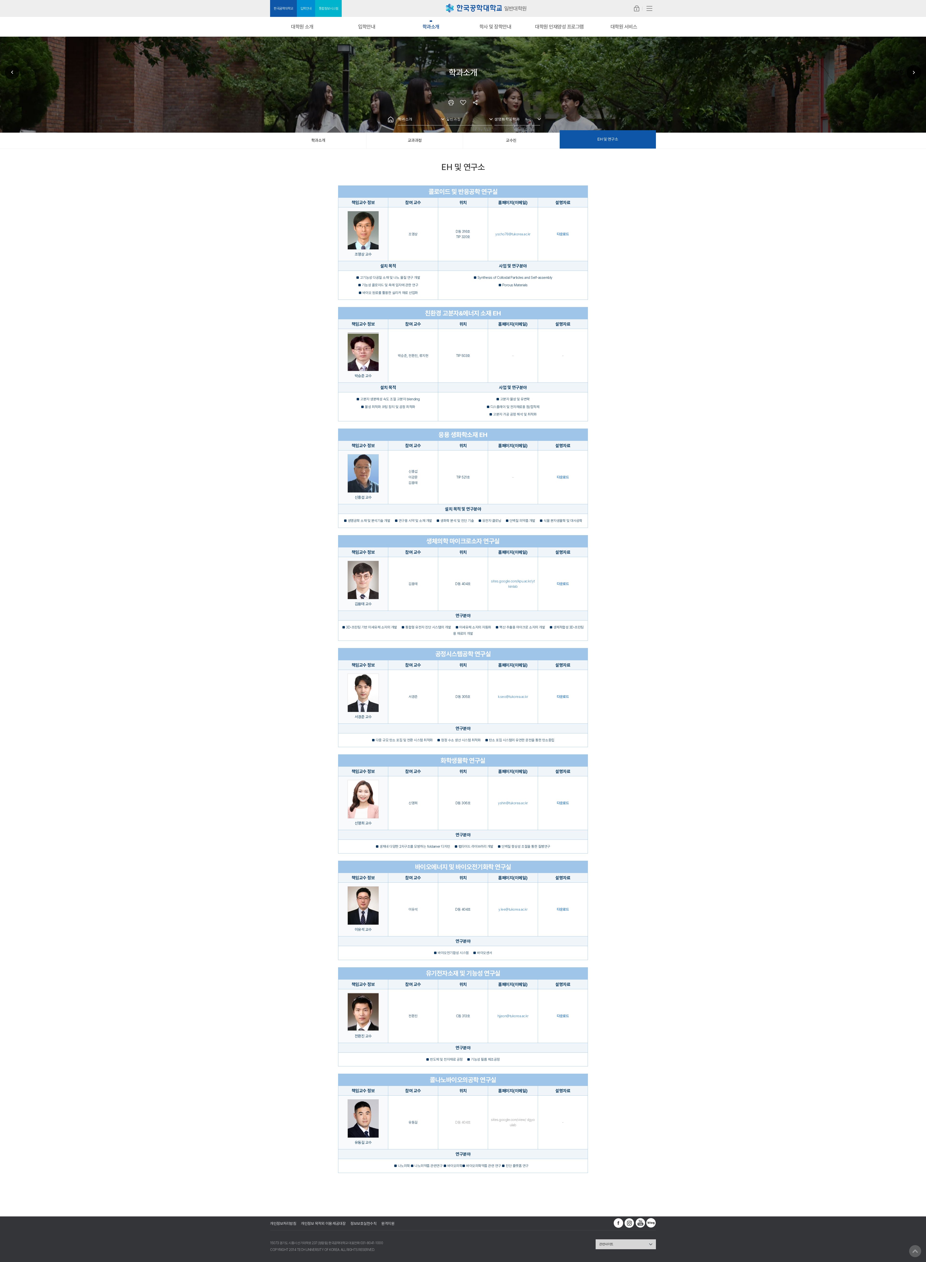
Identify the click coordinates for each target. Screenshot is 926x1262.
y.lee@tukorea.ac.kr (513, 909)
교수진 (511, 140)
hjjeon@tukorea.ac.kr (512, 1016)
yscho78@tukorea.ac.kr (513, 234)
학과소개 (430, 27)
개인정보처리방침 (283, 1223)
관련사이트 (606, 1244)
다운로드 (563, 234)
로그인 (637, 8)
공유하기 (475, 102)
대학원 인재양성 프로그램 (559, 27)
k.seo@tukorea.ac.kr (513, 697)
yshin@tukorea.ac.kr (513, 803)
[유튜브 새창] (640, 1223)
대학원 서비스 (624, 27)
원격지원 (387, 1223)
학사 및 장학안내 (495, 27)
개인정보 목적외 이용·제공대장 (323, 1223)
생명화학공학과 (507, 119)
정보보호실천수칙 (363, 1223)
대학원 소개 (302, 27)
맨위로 (915, 1251)
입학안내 (306, 8)
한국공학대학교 (283, 8)
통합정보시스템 (328, 8)
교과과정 (415, 140)
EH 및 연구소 (607, 139)
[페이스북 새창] (618, 1223)
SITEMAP (649, 8)
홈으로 (391, 119)
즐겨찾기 (463, 102)
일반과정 (453, 119)
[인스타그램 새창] (629, 1223)
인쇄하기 (451, 102)
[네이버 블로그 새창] (651, 1223)
